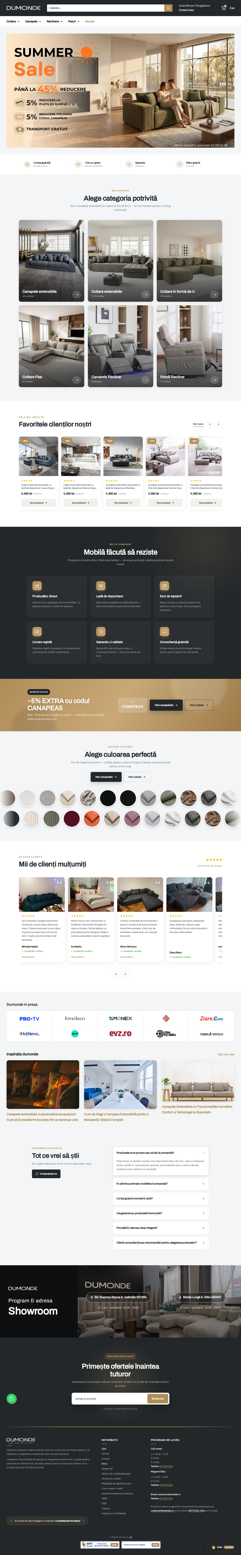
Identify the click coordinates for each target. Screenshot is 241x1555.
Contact (106, 1458)
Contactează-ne (48, 1173)
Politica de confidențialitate (116, 1473)
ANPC (105, 1498)
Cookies (106, 1508)
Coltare (11, 21)
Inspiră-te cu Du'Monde (114, 1513)
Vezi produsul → (29, 957)
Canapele (31, 21)
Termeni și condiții (111, 1478)
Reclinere (53, 21)
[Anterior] (209, 424)
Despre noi (107, 1468)
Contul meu (186, 10)
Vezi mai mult (226, 1054)
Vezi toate (198, 424)
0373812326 (166, 1466)
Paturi (72, 21)
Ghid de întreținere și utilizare (117, 1493)
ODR (104, 1503)
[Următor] (218, 424)
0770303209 (166, 1485)
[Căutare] (168, 8)
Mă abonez (158, 1398)
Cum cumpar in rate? (112, 1488)
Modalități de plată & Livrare (116, 1483)
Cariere (105, 1453)
